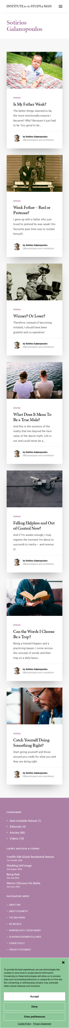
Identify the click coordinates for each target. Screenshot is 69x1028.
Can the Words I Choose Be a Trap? (33, 634)
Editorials (16, 826)
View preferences (34, 1016)
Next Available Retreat (23, 820)
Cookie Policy (24, 1024)
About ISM (14, 905)
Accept (34, 996)
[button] (63, 962)
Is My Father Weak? (29, 104)
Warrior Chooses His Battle (23, 883)
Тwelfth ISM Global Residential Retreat (30, 857)
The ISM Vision (17, 917)
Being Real (13, 874)
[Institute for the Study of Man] (29, 6)
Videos (14, 838)
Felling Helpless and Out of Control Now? (33, 525)
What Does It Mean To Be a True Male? (32, 417)
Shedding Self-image (19, 865)
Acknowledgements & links (25, 937)
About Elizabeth (18, 911)
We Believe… (16, 924)
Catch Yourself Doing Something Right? (31, 742)
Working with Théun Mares (25, 930)
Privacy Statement (42, 1024)
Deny (34, 1006)
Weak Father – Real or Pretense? (31, 210)
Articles (17, 97)
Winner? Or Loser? (29, 316)
